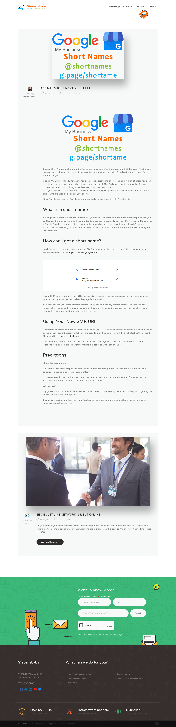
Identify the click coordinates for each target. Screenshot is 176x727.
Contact (152, 7)
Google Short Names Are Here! (66, 88)
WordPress (72, 724)
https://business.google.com (82, 252)
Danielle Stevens (29, 96)
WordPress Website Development (81, 674)
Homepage (114, 7)
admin (27, 523)
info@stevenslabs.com (93, 710)
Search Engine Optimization (79, 678)
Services (140, 7)
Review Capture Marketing (125, 674)
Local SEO (71, 93)
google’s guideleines (69, 336)
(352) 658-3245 (26, 683)
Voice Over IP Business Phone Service (129, 678)
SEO (78, 93)
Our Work (127, 7)
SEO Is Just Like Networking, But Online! (69, 514)
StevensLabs (29, 724)
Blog (64, 93)
